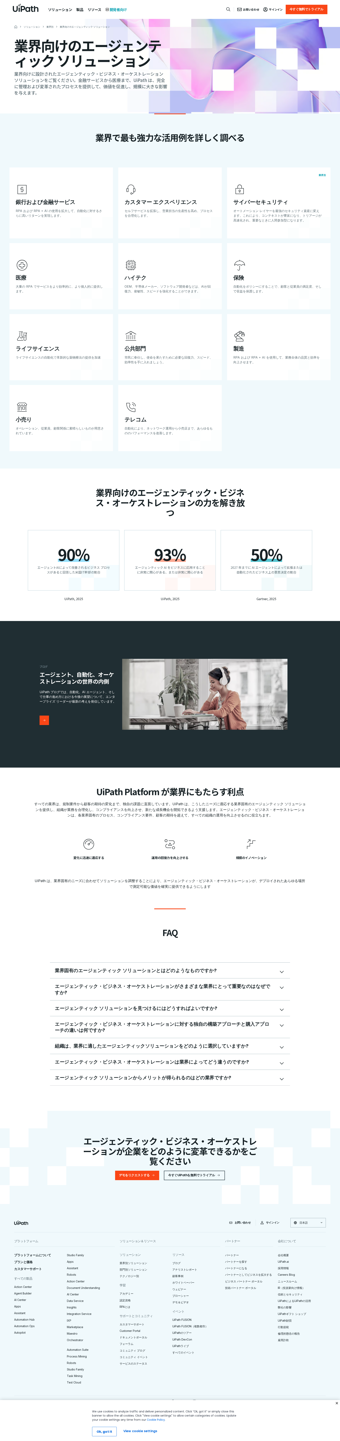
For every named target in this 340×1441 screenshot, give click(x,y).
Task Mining (74, 1376)
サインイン (272, 1222)
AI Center (20, 1300)
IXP (69, 1320)
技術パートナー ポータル (240, 1287)
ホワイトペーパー (183, 1282)
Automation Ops (24, 1326)
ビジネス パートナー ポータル (243, 1281)
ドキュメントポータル (133, 1337)
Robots (71, 1274)
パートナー (232, 1255)
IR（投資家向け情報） (291, 1287)
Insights (72, 1307)
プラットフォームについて (32, 1255)
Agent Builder (23, 1293)
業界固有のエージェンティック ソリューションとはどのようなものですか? (135, 970)
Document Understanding (83, 1287)
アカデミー (126, 1293)
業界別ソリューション (133, 1263)
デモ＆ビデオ (180, 1302)
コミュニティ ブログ (132, 1350)
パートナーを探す (236, 1261)
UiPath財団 (285, 1320)
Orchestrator (75, 1340)
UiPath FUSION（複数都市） (190, 1326)
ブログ (176, 1263)
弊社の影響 (285, 1307)
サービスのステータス (133, 1363)
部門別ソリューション (133, 1269)
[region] (170, 1420)
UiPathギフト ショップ (292, 1313)
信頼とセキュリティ (290, 1294)
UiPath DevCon (182, 1339)
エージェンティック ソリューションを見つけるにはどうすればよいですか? (136, 1008)
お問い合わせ (243, 1222)
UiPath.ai (283, 1261)
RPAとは (125, 1306)
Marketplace (75, 1327)
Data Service (75, 1300)
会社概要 (283, 1255)
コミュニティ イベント (134, 1357)
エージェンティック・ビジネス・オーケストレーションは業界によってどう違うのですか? (152, 1062)
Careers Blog (286, 1274)
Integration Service (79, 1313)
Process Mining (77, 1356)
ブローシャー (180, 1295)
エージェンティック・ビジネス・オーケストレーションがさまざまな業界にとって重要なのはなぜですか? (162, 989)
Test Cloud (74, 1382)
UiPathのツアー (182, 1332)
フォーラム (126, 1343)
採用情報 (283, 1268)
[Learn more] (44, 720)
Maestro (72, 1333)
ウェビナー (179, 1289)
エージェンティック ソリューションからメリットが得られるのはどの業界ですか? (143, 1077)
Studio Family (75, 1255)
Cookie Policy (156, 1420)
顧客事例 (177, 1276)
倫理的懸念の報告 (289, 1333)
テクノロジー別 (129, 1276)
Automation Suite (78, 1349)
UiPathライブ (180, 1346)
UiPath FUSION (181, 1319)
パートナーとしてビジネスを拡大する (248, 1274)
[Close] (337, 1403)
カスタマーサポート (28, 1269)
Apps (17, 1306)
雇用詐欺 (283, 1340)
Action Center (23, 1287)
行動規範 (283, 1327)
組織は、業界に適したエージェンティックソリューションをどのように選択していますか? (151, 1046)
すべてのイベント (183, 1352)
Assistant (19, 1313)
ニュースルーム (287, 1281)
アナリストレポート (184, 1269)
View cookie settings (140, 1431)
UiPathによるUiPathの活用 (294, 1300)
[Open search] (228, 9)
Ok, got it (104, 1431)
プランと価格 (23, 1262)
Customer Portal (130, 1330)
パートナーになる (236, 1268)
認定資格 (125, 1300)
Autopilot (20, 1332)
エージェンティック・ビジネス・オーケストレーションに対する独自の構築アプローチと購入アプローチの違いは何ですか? (162, 1027)
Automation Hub (24, 1319)
